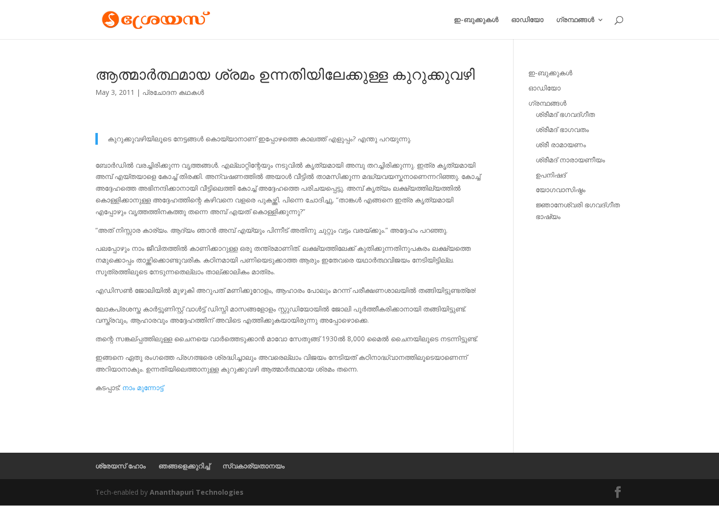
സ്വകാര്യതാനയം (254, 465)
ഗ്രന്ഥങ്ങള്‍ (575, 20)
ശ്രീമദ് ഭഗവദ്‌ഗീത (565, 114)
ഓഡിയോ (527, 20)
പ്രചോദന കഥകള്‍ (173, 92)
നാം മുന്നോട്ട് (142, 387)
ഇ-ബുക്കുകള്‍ (476, 20)
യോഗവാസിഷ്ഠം (560, 189)
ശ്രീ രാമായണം (561, 144)
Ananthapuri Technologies (197, 492)
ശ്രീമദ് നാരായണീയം (570, 159)
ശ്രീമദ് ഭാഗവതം (562, 129)
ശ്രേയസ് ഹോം (120, 465)
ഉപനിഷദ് (551, 174)
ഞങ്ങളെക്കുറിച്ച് (184, 465)
